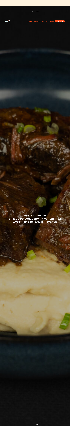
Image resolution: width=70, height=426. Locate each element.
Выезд (43, 21)
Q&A (47, 21)
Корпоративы (37, 21)
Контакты (52, 21)
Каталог (30, 21)
